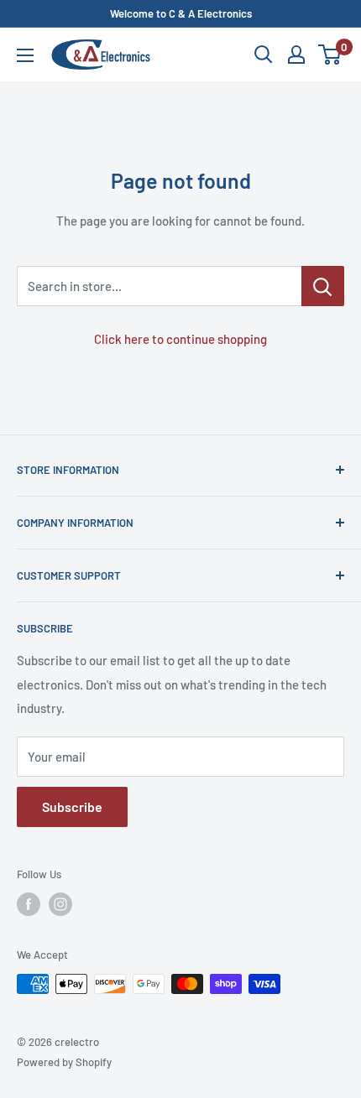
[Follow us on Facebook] (28, 904)
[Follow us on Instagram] (60, 904)
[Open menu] (25, 55)
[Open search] (263, 54)
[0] (330, 54)
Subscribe (72, 806)
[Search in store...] (322, 286)
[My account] (296, 54)
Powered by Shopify (64, 1062)
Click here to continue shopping (180, 338)
